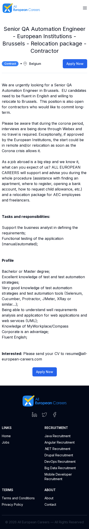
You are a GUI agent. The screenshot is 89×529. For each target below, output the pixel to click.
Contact (50, 504)
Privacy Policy (12, 504)
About (48, 498)
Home (6, 436)
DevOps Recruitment (60, 461)
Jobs (5, 442)
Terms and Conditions (18, 498)
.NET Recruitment (57, 449)
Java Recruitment (57, 436)
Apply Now (75, 64)
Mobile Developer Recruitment (58, 476)
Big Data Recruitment (60, 468)
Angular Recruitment (59, 442)
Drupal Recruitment (58, 455)
